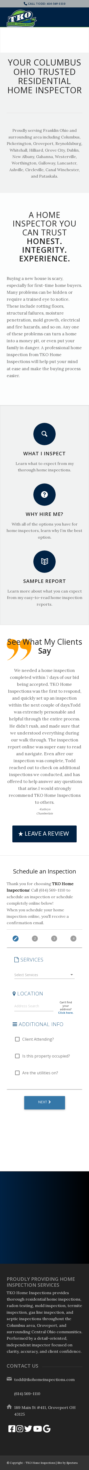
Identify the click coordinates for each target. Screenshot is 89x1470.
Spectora (72, 1463)
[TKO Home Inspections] (37, 19)
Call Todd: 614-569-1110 (47, 3)
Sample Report (44, 581)
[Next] (84, 40)
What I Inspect (44, 453)
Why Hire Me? (44, 514)
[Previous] (4, 40)
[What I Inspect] (44, 434)
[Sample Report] (44, 561)
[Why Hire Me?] (44, 494)
